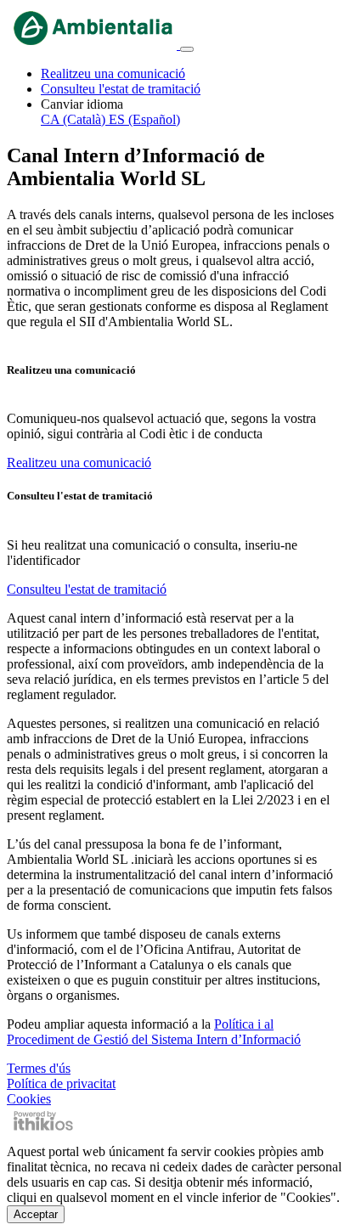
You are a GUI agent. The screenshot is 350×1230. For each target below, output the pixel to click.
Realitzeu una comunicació (113, 73)
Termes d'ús (39, 1068)
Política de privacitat (61, 1083)
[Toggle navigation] (187, 49)
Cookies (29, 1099)
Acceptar (36, 1214)
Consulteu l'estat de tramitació (120, 89)
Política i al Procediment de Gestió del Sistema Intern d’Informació (154, 1032)
